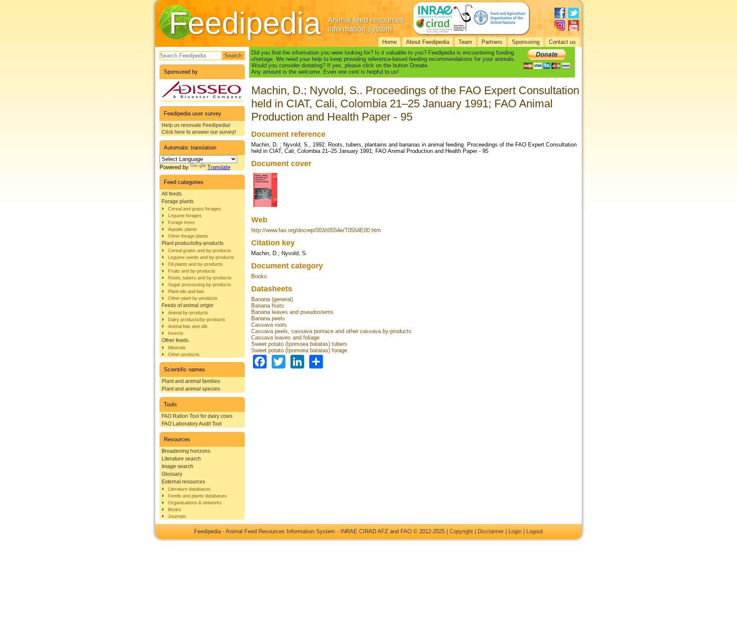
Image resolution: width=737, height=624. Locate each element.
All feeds (172, 194)
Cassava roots (269, 325)
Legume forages (185, 215)
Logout (534, 531)
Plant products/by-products (192, 243)
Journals (177, 516)
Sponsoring (526, 42)
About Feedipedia (427, 42)
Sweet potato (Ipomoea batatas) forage (299, 350)
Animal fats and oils (188, 326)
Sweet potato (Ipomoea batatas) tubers (299, 344)
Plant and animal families (191, 381)
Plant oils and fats (186, 291)
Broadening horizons (186, 451)
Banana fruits (267, 305)
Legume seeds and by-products (201, 257)
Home (389, 42)
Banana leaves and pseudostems (292, 312)
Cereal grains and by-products (199, 250)
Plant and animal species (191, 389)
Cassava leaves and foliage (285, 337)
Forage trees (181, 222)
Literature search (181, 459)
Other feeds (175, 340)
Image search (177, 466)
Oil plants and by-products (195, 264)
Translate (218, 167)
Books (174, 509)
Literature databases (189, 489)
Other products (184, 354)
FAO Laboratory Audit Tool (192, 424)
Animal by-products (188, 312)
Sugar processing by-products (199, 284)
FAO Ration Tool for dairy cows (197, 416)
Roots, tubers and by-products (200, 277)
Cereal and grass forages (194, 208)
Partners (492, 42)
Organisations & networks (195, 502)
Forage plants (178, 201)
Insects (175, 333)
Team (465, 42)
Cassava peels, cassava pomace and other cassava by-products (331, 331)
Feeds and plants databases (197, 495)
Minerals (177, 347)
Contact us (562, 42)
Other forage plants (188, 236)
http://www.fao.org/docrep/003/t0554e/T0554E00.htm (316, 230)
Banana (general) (272, 299)
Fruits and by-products (191, 270)
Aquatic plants (182, 229)
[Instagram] (559, 25)
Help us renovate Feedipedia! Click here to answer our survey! (199, 128)
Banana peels (268, 318)
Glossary (172, 474)
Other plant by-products (193, 298)
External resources (183, 482)
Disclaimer (491, 531)
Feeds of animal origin (187, 305)
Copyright (461, 531)
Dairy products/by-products (196, 319)
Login (515, 531)
